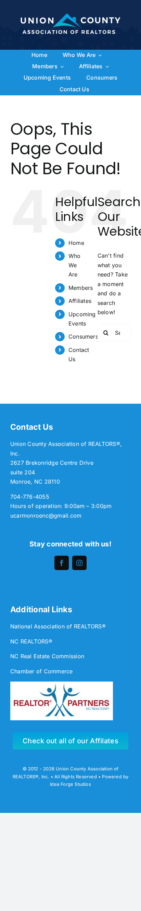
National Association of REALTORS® (58, 626)
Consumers (83, 336)
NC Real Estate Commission (47, 656)
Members (80, 287)
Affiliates (79, 300)
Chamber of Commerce (41, 671)
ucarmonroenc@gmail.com (45, 515)
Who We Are (74, 265)
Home (76, 242)
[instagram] (79, 563)
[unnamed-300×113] (61, 684)
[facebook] (61, 563)
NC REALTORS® (31, 641)
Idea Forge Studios (70, 784)
